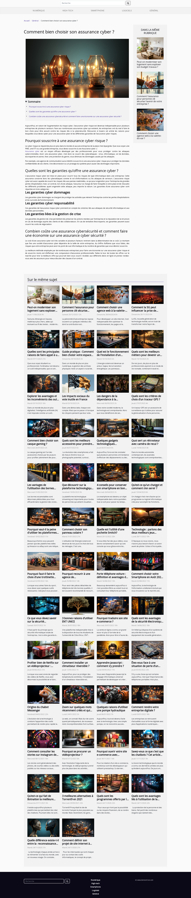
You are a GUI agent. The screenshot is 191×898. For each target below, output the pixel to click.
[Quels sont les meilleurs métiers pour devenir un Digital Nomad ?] (148, 339)
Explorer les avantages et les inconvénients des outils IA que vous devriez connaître (43, 401)
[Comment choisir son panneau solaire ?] (78, 516)
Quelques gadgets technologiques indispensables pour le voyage (110, 445)
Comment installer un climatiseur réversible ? (75, 664)
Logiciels (127, 10)
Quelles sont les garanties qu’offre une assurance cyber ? (53, 111)
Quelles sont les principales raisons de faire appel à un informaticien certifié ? (43, 355)
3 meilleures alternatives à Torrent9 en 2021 (77, 797)
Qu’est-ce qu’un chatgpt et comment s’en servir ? (147, 486)
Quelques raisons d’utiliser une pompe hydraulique (112, 708)
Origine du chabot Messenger (38, 708)
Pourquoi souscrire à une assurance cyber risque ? (50, 106)
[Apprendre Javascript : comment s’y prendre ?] (113, 650)
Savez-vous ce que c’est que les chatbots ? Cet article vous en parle (148, 755)
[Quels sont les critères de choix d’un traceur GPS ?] (148, 383)
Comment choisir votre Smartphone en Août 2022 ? (147, 577)
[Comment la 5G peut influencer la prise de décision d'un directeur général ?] (148, 294)
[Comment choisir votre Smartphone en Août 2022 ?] (148, 561)
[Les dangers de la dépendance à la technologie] (113, 383)
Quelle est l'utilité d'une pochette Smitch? (110, 531)
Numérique (39, 10)
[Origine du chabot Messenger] (43, 694)
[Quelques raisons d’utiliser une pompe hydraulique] (113, 694)
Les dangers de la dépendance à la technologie (107, 399)
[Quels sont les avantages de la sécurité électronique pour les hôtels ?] (148, 605)
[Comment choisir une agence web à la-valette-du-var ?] (150, 119)
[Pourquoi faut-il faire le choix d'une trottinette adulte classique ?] (43, 561)
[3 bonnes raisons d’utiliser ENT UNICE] (78, 605)
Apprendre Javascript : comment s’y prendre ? (110, 664)
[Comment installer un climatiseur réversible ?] (78, 650)
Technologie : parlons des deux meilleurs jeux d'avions (146, 533)
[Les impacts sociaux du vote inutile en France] (78, 383)
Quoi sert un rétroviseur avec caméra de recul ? (146, 442)
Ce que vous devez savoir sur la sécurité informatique (41, 621)
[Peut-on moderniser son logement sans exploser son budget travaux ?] (150, 48)
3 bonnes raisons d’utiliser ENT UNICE (77, 619)
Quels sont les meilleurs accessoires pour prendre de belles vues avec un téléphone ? (77, 445)
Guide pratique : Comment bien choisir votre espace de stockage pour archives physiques (78, 356)
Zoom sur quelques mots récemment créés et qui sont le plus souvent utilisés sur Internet (77, 712)
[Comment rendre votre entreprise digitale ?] (148, 694)
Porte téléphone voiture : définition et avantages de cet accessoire (112, 577)
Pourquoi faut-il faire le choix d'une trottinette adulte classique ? (41, 577)
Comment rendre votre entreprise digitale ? (145, 708)
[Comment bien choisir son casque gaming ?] (43, 428)
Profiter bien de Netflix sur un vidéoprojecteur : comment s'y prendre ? (43, 666)
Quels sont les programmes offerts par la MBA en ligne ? (112, 799)
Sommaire (34, 101)
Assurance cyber (32, 151)
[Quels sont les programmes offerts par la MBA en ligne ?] (113, 783)
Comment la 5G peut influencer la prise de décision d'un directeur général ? (145, 312)
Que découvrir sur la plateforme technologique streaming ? (77, 488)
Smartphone (97, 10)
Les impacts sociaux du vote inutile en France (75, 397)
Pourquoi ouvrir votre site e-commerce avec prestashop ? (112, 755)
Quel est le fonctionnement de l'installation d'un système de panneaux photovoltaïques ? (113, 356)
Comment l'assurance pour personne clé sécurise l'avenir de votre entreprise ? (149, 100)
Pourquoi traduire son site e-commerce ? (112, 619)
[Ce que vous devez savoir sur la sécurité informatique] (43, 605)
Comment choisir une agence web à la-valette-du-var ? (149, 136)
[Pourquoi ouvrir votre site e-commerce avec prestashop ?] (113, 739)
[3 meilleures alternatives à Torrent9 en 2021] (78, 783)
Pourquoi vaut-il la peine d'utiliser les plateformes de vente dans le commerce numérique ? (42, 534)
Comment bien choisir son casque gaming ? (42, 442)
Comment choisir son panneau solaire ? (74, 531)
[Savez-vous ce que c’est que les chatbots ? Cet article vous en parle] (148, 739)
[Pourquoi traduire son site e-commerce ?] (113, 605)
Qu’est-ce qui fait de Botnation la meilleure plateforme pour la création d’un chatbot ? (41, 801)
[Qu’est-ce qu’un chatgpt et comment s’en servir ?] (148, 472)
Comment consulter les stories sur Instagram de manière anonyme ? (41, 755)
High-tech (67, 10)
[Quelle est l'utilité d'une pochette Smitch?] (113, 516)
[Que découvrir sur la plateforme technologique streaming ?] (78, 472)
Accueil (27, 20)
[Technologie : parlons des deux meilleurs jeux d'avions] (148, 516)
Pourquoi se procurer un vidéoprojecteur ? (76, 753)
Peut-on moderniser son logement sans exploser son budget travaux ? (149, 64)
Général (154, 10)
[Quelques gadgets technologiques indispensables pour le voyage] (113, 428)
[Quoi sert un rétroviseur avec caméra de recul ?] (148, 428)
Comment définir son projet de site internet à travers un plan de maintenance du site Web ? (78, 845)
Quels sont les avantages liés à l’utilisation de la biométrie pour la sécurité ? (146, 801)
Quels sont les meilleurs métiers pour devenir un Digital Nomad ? (146, 355)
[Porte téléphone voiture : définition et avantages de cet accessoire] (113, 561)
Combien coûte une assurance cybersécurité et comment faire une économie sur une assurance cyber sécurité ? (75, 116)
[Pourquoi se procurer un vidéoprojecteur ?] (78, 739)
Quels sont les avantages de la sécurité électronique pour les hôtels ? (147, 621)
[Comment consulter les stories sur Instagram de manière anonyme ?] (43, 739)
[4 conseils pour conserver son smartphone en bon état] (113, 472)
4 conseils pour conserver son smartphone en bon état (112, 488)
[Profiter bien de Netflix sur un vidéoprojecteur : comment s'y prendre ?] (43, 650)
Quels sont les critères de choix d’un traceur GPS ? (146, 397)
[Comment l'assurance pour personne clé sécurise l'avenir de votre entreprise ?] (150, 82)
